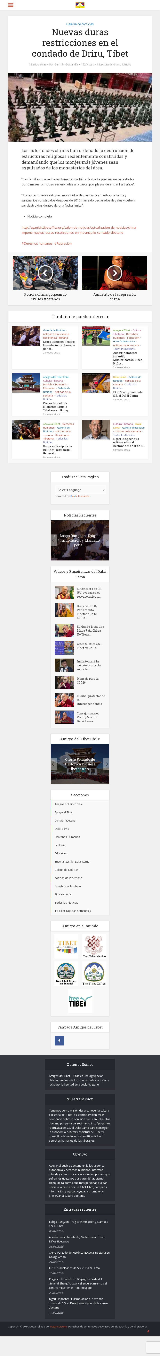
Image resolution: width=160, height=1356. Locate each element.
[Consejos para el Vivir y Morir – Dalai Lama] (66, 717)
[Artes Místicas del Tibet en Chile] (66, 648)
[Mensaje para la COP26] (66, 682)
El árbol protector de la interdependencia (91, 700)
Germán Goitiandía (66, 64)
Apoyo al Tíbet (121, 330)
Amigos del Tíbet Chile (56, 377)
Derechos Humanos (55, 384)
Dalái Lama (119, 377)
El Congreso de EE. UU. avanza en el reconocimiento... (89, 592)
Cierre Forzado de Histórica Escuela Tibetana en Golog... (56, 406)
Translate (84, 496)
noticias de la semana (56, 334)
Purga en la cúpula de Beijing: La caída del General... (57, 449)
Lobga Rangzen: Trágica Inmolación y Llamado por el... (59, 345)
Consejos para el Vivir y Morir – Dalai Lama (88, 717)
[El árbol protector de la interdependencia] (66, 700)
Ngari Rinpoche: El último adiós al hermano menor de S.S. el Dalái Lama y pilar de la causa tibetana (78, 1303)
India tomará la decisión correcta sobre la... (89, 665)
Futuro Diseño (58, 1326)
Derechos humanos (38, 243)
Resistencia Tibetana (55, 337)
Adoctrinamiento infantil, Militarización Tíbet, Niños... (127, 358)
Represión (64, 243)
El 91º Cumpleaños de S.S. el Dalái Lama (128, 393)
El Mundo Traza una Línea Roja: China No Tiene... (90, 630)
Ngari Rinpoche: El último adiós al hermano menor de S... (128, 442)
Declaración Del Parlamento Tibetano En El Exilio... (88, 612)
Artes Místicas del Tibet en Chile (89, 646)
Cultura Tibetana (53, 380)
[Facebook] (59, 1040)
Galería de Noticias (80, 24)
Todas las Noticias (124, 349)
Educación (133, 337)
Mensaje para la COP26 (88, 680)
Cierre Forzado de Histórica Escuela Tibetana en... (80, 764)
